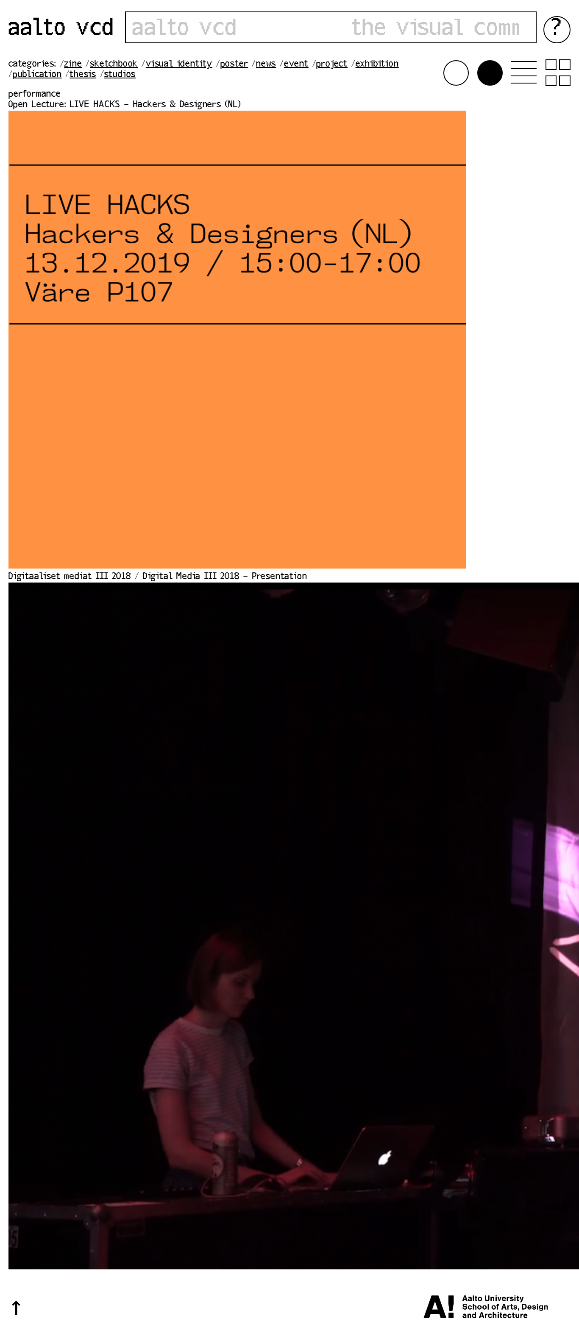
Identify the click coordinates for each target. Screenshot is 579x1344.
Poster (234, 64)
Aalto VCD (61, 29)
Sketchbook (114, 64)
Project (332, 64)
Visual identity (179, 64)
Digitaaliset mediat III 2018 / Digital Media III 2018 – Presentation (157, 577)
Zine (73, 64)
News (266, 64)
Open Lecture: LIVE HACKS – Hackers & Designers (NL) (124, 105)
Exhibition (377, 64)
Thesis (83, 75)
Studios (120, 75)
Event (296, 64)
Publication (37, 75)
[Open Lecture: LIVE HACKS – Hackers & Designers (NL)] (237, 566)
